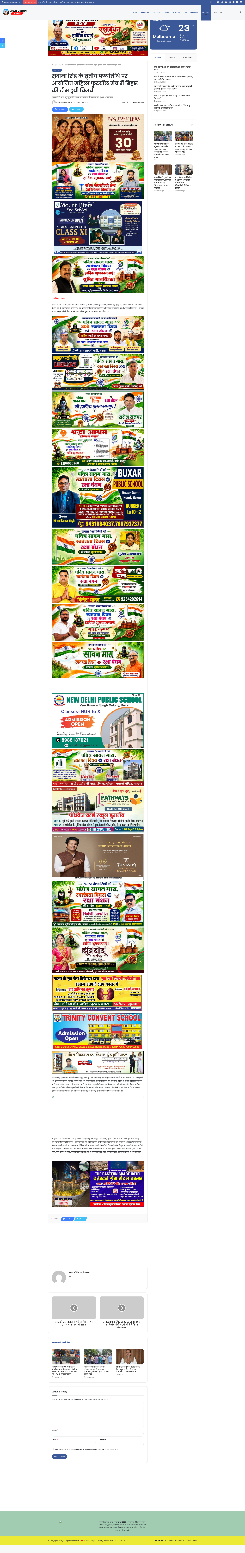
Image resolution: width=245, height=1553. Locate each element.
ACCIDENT (177, 12)
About (171, 1541)
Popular (157, 57)
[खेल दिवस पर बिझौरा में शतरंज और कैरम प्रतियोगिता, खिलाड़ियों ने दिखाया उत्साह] (184, 169)
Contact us (179, 1541)
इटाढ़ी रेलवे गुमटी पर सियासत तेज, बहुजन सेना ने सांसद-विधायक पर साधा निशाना (62, 2)
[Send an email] (71, 102)
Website (103, 1440)
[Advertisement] (98, 1245)
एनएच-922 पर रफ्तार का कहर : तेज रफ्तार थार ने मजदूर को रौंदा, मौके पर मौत (184, 148)
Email (55, 1440)
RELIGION (145, 12)
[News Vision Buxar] (14, 12)
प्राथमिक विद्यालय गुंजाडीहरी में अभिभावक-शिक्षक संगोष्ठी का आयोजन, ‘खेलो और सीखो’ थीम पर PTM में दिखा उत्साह (65, 1370)
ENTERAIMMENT (192, 12)
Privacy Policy (191, 1541)
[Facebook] (2, 40)
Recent (172, 57)
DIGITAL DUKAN (118, 1541)
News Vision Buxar (63, 102)
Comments (188, 57)
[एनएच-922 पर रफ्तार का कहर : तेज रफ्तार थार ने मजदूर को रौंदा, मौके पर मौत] (184, 136)
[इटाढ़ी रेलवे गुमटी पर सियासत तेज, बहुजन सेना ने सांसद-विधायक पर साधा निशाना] (130, 1356)
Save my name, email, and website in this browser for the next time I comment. (86, 1449)
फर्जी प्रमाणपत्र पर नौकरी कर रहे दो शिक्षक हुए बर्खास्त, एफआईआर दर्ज (172, 106)
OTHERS (205, 12)
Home (135, 12)
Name (55, 1430)
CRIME (166, 12)
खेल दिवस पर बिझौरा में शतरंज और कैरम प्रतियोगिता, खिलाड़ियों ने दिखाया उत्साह (183, 182)
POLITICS (156, 12)
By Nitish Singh (89, 1541)
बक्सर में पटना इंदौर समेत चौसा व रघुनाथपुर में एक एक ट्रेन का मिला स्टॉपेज (173, 87)
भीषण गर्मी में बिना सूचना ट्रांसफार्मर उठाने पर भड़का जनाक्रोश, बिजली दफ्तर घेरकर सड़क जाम (96, 1370)
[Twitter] (2, 45)
